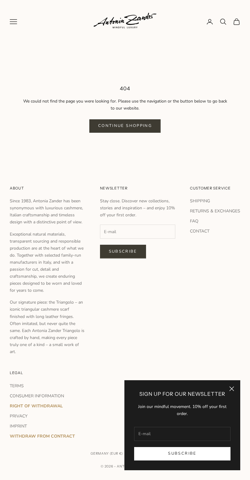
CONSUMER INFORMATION (37, 396)
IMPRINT (18, 426)
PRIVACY (18, 416)
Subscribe (182, 453)
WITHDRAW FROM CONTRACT (42, 436)
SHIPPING (200, 201)
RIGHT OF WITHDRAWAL (36, 406)
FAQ (194, 221)
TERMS (17, 386)
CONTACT (199, 231)
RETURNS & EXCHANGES (215, 211)
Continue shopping (125, 125)
